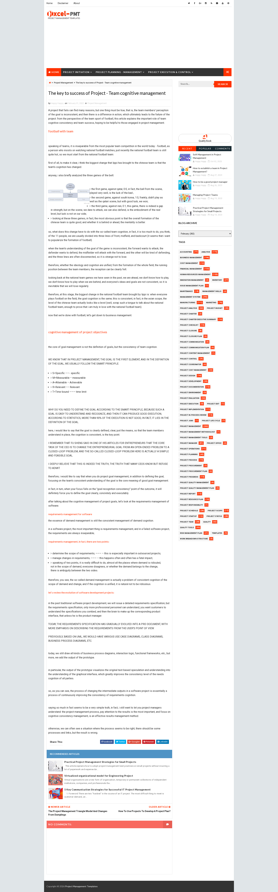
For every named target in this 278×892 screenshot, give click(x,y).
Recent (187, 148)
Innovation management (192, 280)
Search (223, 84)
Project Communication (192, 342)
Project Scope (215, 511)
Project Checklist (189, 325)
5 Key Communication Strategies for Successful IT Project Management (107, 789)
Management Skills (211, 291)
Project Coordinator (190, 364)
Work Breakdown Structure (194, 539)
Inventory (217, 280)
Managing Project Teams (205, 194)
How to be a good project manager (210, 181)
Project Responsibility (191, 505)
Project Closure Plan (191, 336)
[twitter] (188, 3)
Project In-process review (193, 415)
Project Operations (190, 449)
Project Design (187, 376)
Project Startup (188, 516)
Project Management (97, 103)
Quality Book (205, 141)
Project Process (188, 460)
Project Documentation (192, 387)
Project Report (187, 494)
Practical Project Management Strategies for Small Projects (100, 761)
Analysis (206, 252)
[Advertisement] (139, 45)
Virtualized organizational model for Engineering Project (98, 775)
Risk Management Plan (191, 533)
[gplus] (200, 3)
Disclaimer (63, 3)
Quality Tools (187, 527)
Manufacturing (187, 303)
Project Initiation (76, 72)
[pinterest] (228, 3)
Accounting (186, 252)
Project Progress (189, 477)
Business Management (191, 258)
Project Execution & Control (169, 72)
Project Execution (189, 404)
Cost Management (189, 263)
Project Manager (188, 443)
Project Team (186, 522)
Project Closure (60, 80)
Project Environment (190, 393)
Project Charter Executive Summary (198, 319)
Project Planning (189, 454)
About (77, 3)
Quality (207, 522)
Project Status (214, 516)
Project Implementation (192, 409)
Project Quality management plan (197, 488)
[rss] (211, 3)
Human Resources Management (195, 274)
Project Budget (214, 308)
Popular (205, 148)
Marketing (211, 303)
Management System (190, 297)
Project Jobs (186, 421)
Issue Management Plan (191, 286)
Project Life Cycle (211, 421)
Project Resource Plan (191, 499)
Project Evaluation (189, 398)
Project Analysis (188, 308)
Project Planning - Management (119, 72)
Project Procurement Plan (193, 471)
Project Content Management (195, 353)
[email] (217, 3)
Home (49, 3)
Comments (222, 148)
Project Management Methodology (197, 432)
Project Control (188, 359)
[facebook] (194, 3)
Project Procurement (191, 466)
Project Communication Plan (194, 348)
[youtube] (222, 3)
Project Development (190, 381)
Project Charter (188, 314)
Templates (217, 533)
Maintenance (186, 291)
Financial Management (191, 269)
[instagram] (205, 3)
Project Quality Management (194, 483)
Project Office (214, 443)
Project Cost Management (193, 370)
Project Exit (213, 404)
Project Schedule (189, 511)
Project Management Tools (193, 438)
